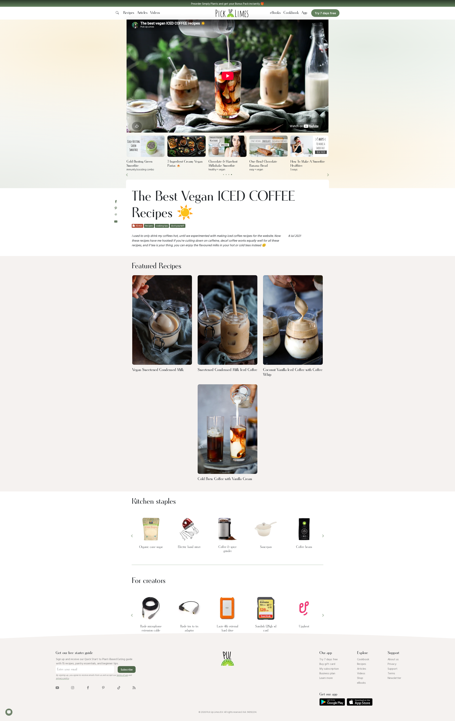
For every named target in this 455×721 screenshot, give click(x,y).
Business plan (327, 673)
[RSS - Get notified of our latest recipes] (134, 687)
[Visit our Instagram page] (72, 687)
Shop (360, 678)
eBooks (275, 12)
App (304, 12)
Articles (142, 12)
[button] (227, 3)
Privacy (392, 664)
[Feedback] (8, 712)
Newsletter (394, 678)
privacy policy (62, 678)
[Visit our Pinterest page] (103, 687)
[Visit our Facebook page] (88, 687)
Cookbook (291, 12)
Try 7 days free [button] (325, 13)
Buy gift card (327, 664)
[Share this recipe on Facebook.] (115, 201)
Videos (155, 12)
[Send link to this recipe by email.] (115, 221)
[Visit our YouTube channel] (57, 687)
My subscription (329, 668)
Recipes (128, 12)
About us (393, 659)
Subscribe (127, 669)
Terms (391, 673)
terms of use (122, 675)
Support (392, 668)
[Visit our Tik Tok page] (119, 687)
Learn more (326, 678)
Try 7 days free (328, 659)
